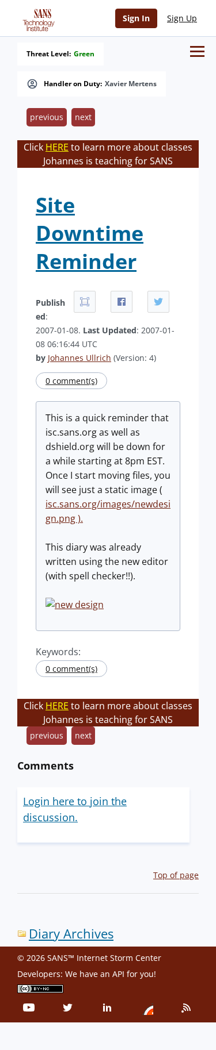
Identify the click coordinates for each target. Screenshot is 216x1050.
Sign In (136, 18)
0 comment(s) (71, 380)
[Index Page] (37, 17)
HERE (57, 147)
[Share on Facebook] (121, 302)
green (84, 54)
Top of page (176, 875)
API (118, 973)
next (83, 116)
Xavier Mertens (131, 84)
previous (46, 116)
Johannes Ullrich (79, 357)
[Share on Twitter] (158, 302)
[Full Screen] (85, 302)
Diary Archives (71, 934)
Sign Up (182, 18)
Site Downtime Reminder (89, 233)
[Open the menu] (197, 51)
